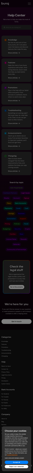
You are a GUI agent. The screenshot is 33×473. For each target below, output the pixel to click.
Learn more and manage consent (14, 458)
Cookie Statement (12, 455)
